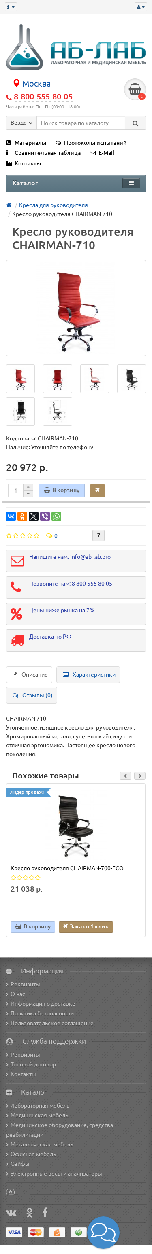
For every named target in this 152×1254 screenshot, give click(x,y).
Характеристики (94, 674)
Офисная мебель (33, 1154)
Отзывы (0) (37, 695)
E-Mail (106, 153)
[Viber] (45, 516)
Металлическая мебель (42, 1144)
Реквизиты (25, 984)
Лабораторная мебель (40, 1105)
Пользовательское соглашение (52, 1023)
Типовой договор (33, 1064)
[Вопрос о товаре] (98, 535)
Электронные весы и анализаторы (56, 1173)
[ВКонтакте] (11, 516)
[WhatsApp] (56, 516)
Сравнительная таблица (48, 153)
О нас (18, 994)
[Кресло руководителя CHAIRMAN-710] (76, 308)
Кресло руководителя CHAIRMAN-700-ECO (67, 868)
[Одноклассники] (22, 516)
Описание (34, 674)
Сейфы (20, 1164)
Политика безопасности (42, 1013)
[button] (103, 1232)
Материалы (30, 143)
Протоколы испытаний (95, 143)
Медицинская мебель (39, 1115)
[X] (34, 516)
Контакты (28, 163)
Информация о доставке (43, 1003)
